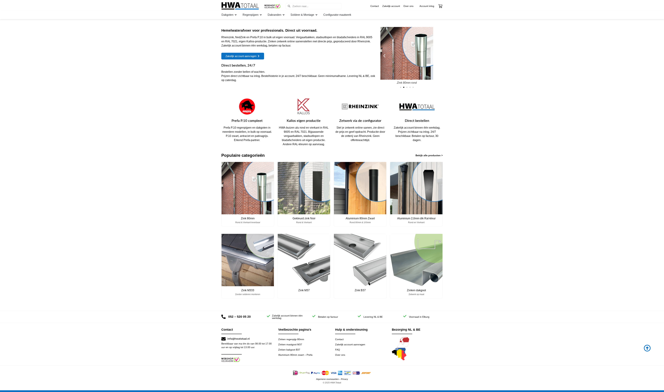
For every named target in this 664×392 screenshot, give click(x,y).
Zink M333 (247, 290)
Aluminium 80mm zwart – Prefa (295, 354)
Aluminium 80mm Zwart (360, 218)
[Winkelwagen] (440, 6)
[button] (384, 56)
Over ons (408, 6)
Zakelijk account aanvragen (350, 344)
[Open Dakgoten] (235, 15)
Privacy (344, 379)
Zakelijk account (391, 6)
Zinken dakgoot (416, 290)
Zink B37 (360, 290)
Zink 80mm (248, 218)
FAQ (337, 349)
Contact (374, 6)
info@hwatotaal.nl (238, 338)
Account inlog (426, 6)
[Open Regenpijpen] (260, 15)
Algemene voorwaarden (327, 379)
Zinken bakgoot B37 (289, 349)
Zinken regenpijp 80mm (291, 339)
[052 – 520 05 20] (223, 317)
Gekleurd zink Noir (304, 218)
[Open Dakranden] (283, 15)
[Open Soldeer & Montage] (316, 15)
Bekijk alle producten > (429, 155)
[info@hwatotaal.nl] (223, 339)
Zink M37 (304, 290)
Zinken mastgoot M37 (290, 344)
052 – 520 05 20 (239, 316)
